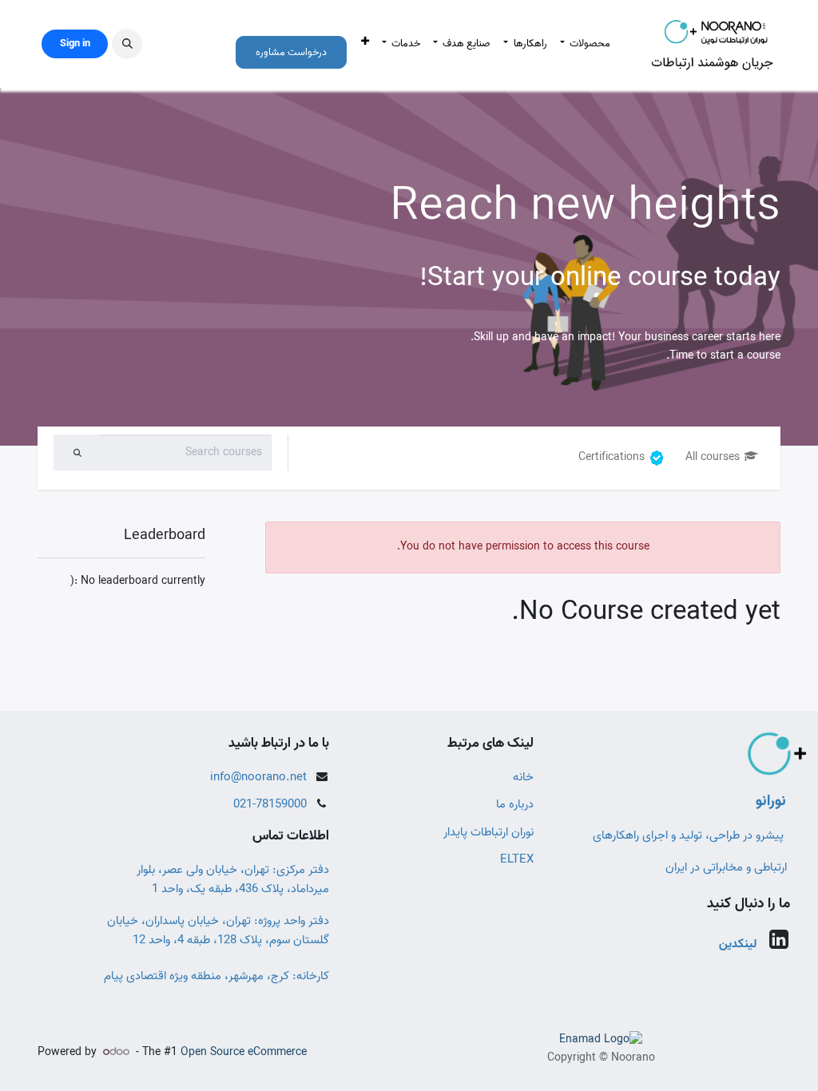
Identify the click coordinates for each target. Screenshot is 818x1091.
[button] (127, 44)
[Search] (77, 452)
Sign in (75, 43)
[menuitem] (585, 44)
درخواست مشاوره (291, 52)
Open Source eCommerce (244, 1052)
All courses (712, 457)
